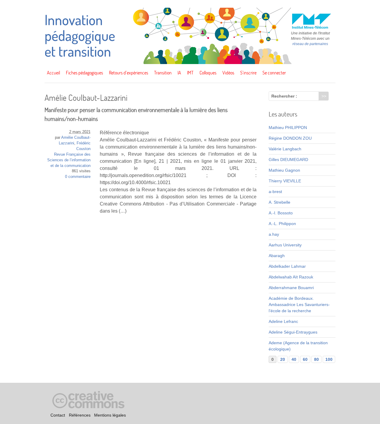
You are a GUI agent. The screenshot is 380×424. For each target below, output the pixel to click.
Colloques (208, 73)
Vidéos (228, 73)
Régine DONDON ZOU (290, 138)
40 (294, 359)
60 (305, 359)
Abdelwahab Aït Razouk (291, 277)
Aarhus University (285, 245)
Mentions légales (110, 415)
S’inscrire (248, 73)
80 (316, 359)
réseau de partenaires (310, 44)
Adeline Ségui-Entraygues (293, 332)
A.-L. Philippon (282, 223)
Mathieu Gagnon (284, 170)
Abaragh (277, 255)
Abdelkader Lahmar (287, 266)
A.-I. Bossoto (281, 213)
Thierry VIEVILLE (285, 180)
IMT (190, 73)
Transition (163, 73)
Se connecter (274, 73)
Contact (57, 415)
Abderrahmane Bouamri (291, 287)
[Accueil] (190, 62)
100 (328, 359)
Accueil (53, 73)
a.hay (274, 234)
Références (80, 415)
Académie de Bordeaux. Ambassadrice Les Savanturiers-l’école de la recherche (299, 304)
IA (179, 73)
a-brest (275, 191)
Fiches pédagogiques (84, 73)
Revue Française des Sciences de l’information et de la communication (69, 160)
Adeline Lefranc (283, 321)
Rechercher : (284, 96)
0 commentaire (78, 177)
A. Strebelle (279, 202)
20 (282, 359)
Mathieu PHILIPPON (288, 127)
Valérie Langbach (285, 148)
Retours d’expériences (128, 73)
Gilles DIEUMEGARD (288, 159)
